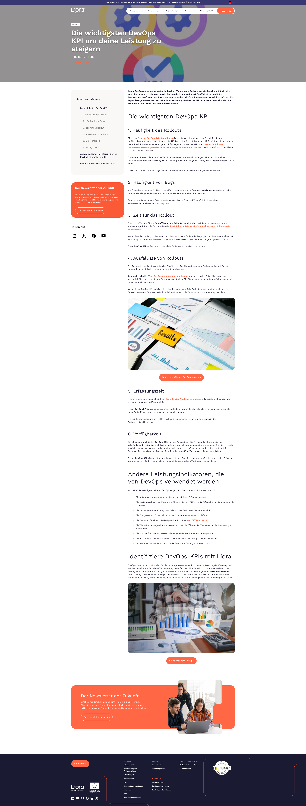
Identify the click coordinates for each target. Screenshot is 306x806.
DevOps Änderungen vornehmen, (170, 276)
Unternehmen (153, 11)
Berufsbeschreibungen (160, 786)
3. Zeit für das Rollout (93, 128)
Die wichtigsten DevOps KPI (93, 108)
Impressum (128, 790)
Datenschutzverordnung (133, 786)
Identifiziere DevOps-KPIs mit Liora (97, 163)
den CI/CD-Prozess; (197, 520)
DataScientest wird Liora (161, 790)
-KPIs (152, 565)
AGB (125, 794)
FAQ (125, 782)
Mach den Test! (194, 2)
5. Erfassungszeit (91, 141)
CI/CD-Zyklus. (162, 203)
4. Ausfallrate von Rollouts (95, 134)
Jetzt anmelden (226, 11)
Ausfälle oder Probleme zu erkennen (183, 399)
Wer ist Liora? (129, 765)
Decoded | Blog (157, 782)
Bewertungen (129, 775)
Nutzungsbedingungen (132, 797)
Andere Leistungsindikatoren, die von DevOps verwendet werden (98, 155)
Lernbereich (80, 763)
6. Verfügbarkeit (91, 147)
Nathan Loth (86, 57)
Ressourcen (189, 11)
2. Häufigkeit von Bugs (94, 121)
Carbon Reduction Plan (188, 765)
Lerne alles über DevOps (181, 660)
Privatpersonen (136, 11)
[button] (232, 2)
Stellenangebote (158, 768)
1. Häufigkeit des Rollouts (95, 114)
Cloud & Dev (75, 24)
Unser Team (156, 765)
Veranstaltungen (172, 11)
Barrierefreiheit (185, 768)
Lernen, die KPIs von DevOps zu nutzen (181, 377)
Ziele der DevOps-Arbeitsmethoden (155, 138)
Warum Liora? (205, 11)
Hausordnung (129, 778)
